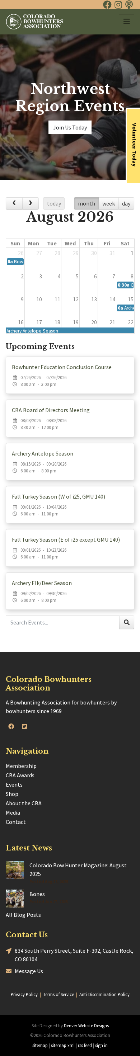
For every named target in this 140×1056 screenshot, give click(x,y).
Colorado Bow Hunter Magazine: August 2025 (78, 869)
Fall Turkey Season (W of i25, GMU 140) (58, 496)
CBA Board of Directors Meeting (51, 410)
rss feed (85, 1045)
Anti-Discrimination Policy (104, 994)
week (108, 203)
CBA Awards (20, 775)
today (54, 203)
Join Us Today (70, 127)
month (86, 203)
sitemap (40, 1045)
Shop (12, 793)
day (126, 203)
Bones (37, 893)
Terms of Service (58, 994)
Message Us (29, 971)
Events (14, 784)
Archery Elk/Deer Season (42, 582)
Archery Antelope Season (42, 453)
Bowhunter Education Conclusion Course (62, 367)
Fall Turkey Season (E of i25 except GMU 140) (66, 539)
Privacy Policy (24, 994)
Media (13, 812)
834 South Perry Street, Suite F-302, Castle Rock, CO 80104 (74, 955)
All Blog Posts (23, 914)
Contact (16, 821)
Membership (21, 765)
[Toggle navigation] (126, 21)
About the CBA (24, 803)
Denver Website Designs (86, 1025)
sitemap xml (63, 1045)
